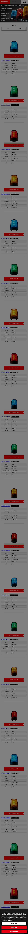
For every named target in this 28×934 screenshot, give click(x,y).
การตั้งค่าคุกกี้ (14, 923)
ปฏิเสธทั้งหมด (14, 927)
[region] (14, 921)
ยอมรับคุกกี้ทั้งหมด (14, 931)
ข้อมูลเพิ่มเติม (9, 920)
